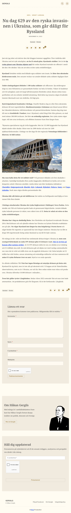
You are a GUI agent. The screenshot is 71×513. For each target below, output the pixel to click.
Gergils (6, 3)
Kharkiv (27, 187)
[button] (27, 48)
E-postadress (12, 351)
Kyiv (32, 187)
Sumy (60, 187)
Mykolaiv (46, 187)
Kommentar (12, 316)
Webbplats (11, 360)
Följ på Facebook (38, 502)
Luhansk (38, 187)
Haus (32, 510)
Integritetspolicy (60, 502)
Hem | (29, 15)
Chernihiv (6, 187)
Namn (10, 342)
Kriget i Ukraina (38, 15)
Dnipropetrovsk (17, 187)
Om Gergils (49, 502)
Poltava (54, 187)
